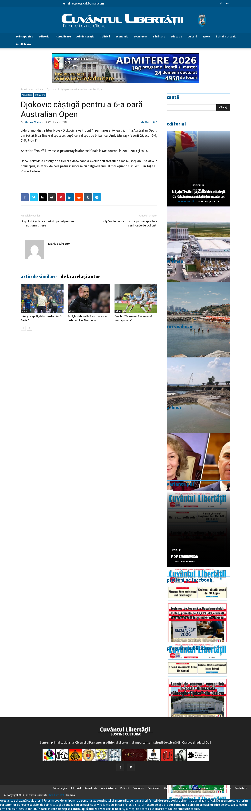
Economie (121, 36)
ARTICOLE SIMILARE (39, 276)
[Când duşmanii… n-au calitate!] (198, 244)
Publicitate (23, 44)
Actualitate (63, 36)
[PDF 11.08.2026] (198, 604)
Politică (105, 36)
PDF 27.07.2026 (184, 556)
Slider (24, 311)
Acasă (24, 89)
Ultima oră (40, 95)
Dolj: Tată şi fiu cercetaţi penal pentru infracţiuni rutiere (47, 223)
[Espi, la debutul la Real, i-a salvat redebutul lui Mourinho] (89, 298)
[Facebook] (221, 3)
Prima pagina (24, 36)
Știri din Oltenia (226, 36)
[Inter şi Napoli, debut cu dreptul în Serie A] (42, 298)
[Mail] (227, 3)
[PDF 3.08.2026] (198, 680)
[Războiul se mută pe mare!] (198, 319)
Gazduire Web (57, 795)
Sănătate (159, 36)
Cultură (192, 36)
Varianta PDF (181, 484)
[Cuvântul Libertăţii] (125, 20)
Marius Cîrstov (33, 122)
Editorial (44, 36)
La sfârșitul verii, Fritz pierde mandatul (198, 194)
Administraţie (85, 36)
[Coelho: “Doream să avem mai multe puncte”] (136, 298)
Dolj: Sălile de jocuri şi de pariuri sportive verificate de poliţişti (129, 223)
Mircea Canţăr (186, 201)
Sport (206, 36)
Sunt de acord (209, 809)
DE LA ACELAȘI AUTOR (80, 276)
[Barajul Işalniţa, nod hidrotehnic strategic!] (198, 395)
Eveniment (140, 36)
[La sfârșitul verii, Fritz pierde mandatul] (198, 470)
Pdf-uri (176, 550)
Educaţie (176, 36)
